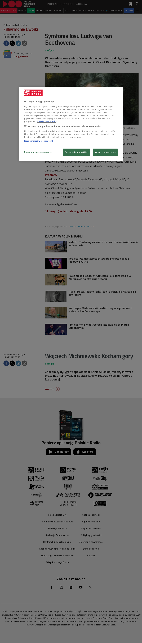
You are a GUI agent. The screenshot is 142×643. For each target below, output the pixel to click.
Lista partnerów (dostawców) (38, 140)
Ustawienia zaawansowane (38, 151)
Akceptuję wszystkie (105, 152)
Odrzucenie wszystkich (76, 152)
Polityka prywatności (46, 121)
